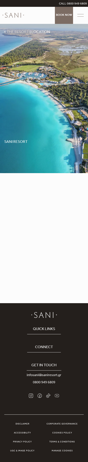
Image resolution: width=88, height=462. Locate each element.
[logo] (13, 15)
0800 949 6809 (44, 382)
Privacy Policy (22, 442)
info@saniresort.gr (45, 280)
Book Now (64, 15)
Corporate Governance (62, 424)
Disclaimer (22, 424)
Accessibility (22, 433)
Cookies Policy (62, 433)
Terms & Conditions (62, 442)
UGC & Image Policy (22, 451)
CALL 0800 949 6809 (73, 4)
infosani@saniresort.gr (44, 375)
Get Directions (44, 237)
